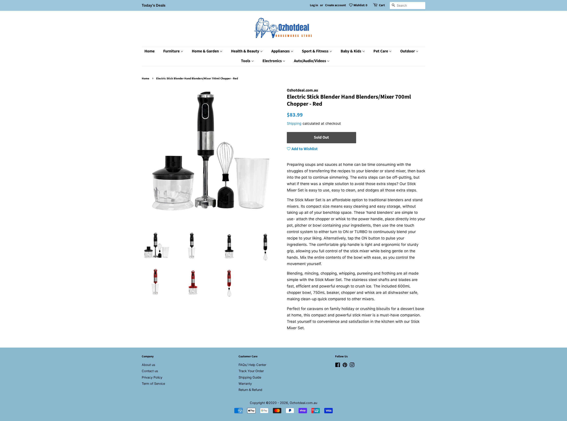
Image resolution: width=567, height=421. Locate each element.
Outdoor (408, 51)
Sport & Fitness (315, 51)
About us (148, 365)
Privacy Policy (152, 377)
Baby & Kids (351, 51)
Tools (246, 61)
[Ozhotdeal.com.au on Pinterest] (344, 365)
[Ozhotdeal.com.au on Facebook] (337, 365)
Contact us (150, 371)
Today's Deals (153, 5)
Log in (314, 5)
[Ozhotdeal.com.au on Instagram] (352, 365)
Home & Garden (206, 51)
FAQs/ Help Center (252, 365)
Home (149, 51)
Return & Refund (250, 390)
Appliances (281, 51)
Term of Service (153, 383)
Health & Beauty (245, 51)
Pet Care (381, 51)
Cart (382, 5)
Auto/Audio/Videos (310, 61)
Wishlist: (360, 5)
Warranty (245, 383)
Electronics (272, 61)
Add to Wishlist (304, 149)
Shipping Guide (250, 377)
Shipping (294, 123)
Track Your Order (251, 371)
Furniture (172, 51)
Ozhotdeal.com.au (303, 403)
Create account (335, 5)
